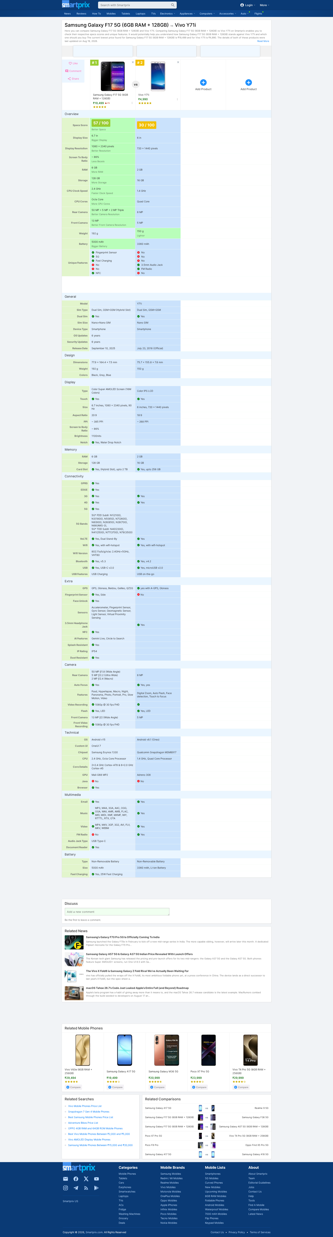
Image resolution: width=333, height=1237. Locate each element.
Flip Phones (211, 1218)
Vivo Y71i (143, 94)
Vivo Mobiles (168, 1187)
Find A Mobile (256, 1204)
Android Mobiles (214, 1204)
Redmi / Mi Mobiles (171, 1178)
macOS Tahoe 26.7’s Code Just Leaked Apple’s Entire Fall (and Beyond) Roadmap (137, 988)
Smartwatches (127, 1191)
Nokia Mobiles (168, 1222)
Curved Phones (214, 1182)
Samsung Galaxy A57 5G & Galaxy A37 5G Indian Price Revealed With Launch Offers (139, 954)
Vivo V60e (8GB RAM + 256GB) (78, 1071)
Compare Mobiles (258, 1209)
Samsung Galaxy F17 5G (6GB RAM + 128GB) (110, 96)
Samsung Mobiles (170, 1173)
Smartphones (212, 1173)
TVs (153, 13)
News (67, 13)
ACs (121, 1204)
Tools (251, 1200)
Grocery (123, 1218)
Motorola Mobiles (170, 1191)
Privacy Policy (237, 1232)
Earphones (125, 1187)
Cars (121, 1182)
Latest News (255, 1213)
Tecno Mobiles (168, 1218)
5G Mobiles (211, 1178)
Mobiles (111, 13)
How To (96, 13)
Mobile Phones (127, 1173)
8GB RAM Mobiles (215, 1196)
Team (251, 1178)
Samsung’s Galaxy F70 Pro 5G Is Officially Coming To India (123, 937)
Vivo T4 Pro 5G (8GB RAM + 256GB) (249, 1071)
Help (251, 1196)
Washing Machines (129, 1213)
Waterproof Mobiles (216, 1209)
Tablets (125, 13)
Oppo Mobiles (168, 1200)
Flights (258, 13)
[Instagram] (65, 1188)
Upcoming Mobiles (216, 1191)
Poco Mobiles (168, 1213)
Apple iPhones (168, 1204)
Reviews (81, 13)
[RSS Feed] (86, 1188)
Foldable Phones (214, 1200)
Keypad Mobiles (214, 1222)
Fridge (122, 1209)
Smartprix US (70, 1201)
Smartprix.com (94, 1232)
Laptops (140, 13)
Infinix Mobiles (168, 1209)
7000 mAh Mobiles (216, 1213)
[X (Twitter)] (86, 1179)
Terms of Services (260, 1232)
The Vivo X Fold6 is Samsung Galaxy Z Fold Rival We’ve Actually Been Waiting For (137, 971)
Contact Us (255, 1191)
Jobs (251, 1187)
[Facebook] (76, 1179)
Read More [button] (263, 41)
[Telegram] (76, 1188)
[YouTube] (96, 1179)
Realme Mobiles (169, 1182)
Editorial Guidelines (259, 1182)
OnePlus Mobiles (170, 1196)
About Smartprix (257, 1173)
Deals (122, 1222)
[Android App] (96, 1188)
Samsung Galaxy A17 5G (121, 1071)
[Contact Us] (65, 1179)
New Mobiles (212, 1187)
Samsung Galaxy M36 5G (163, 1071)
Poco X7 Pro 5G (200, 1071)
